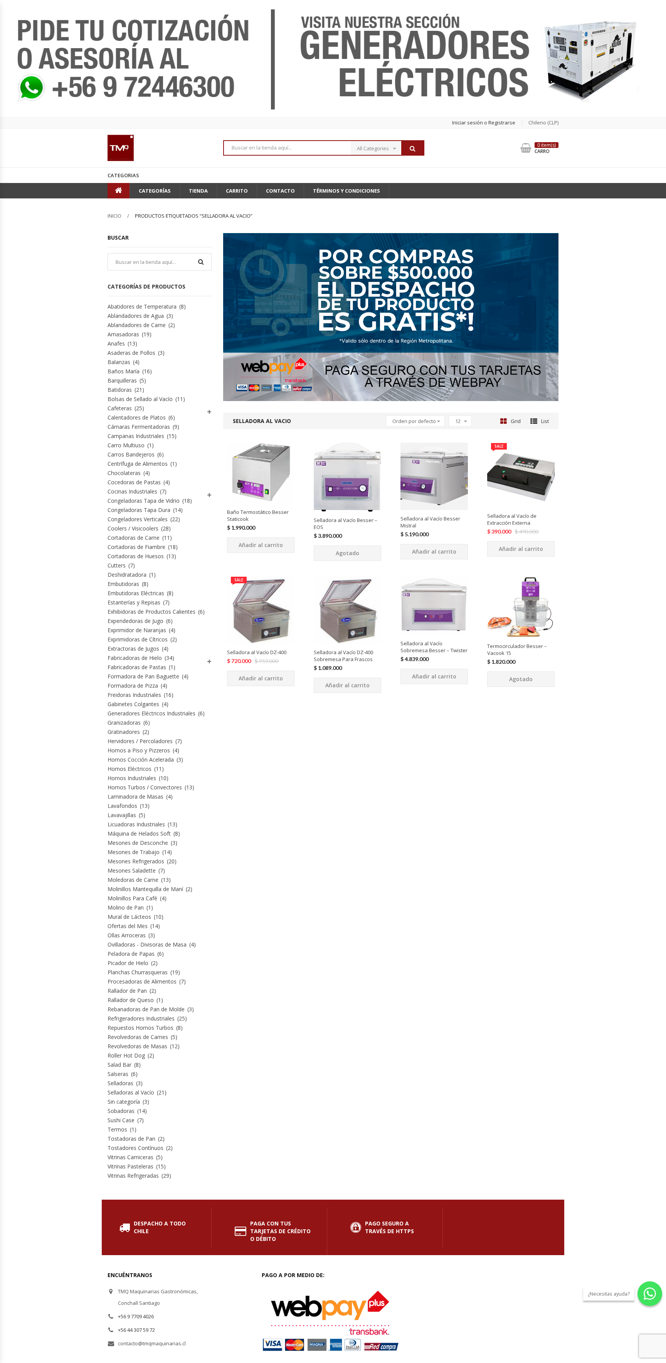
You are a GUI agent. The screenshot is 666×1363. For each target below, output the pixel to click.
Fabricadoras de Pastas (137, 667)
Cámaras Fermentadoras (139, 426)
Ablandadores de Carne (137, 325)
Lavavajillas (122, 815)
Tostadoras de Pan (131, 1138)
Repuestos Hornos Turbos (140, 1027)
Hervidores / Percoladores (140, 741)
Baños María (124, 371)
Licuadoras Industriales (136, 824)
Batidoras (120, 389)
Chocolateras (124, 473)
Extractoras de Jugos (133, 648)
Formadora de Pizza (133, 685)
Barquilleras (122, 380)
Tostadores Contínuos (135, 1148)
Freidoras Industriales (134, 694)
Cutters (117, 565)
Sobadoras (121, 1111)
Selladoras (120, 1083)
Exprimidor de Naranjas (137, 630)
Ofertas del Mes (128, 926)
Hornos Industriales (132, 778)
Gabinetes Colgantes (133, 704)
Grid (516, 421)
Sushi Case (121, 1120)
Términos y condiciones (346, 190)
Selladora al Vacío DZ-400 (256, 652)
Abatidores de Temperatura (142, 306)
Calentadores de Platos (137, 417)
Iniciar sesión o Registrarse (483, 122)
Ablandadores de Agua (136, 315)
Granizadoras (124, 722)
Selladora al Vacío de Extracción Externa (511, 519)
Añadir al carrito (261, 545)
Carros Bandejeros (131, 454)
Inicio (114, 215)
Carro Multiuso (126, 445)
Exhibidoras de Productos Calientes (151, 611)
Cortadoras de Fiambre (136, 547)
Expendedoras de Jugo (135, 620)
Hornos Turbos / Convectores (145, 787)
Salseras (118, 1074)
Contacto (280, 190)
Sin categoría (124, 1101)
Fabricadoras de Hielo (135, 657)
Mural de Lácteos (129, 916)
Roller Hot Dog (126, 1055)
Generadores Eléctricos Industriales (151, 713)
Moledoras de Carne (133, 879)
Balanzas (119, 362)
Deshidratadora (127, 574)
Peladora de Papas (131, 953)
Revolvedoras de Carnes (138, 1037)
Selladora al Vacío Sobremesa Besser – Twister (434, 647)
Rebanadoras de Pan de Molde (146, 1009)
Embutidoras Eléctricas (136, 593)
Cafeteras (120, 408)
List (545, 421)
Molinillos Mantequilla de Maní (145, 889)
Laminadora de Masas (135, 796)
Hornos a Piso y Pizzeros (139, 750)
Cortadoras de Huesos (136, 556)
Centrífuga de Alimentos (138, 463)
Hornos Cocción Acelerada (141, 759)
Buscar (412, 148)
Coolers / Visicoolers (133, 528)
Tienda (198, 190)
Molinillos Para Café (132, 898)
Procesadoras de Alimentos (142, 981)
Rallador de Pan (127, 990)
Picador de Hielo (128, 963)
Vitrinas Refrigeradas (133, 1175)
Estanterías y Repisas (134, 602)
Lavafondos (122, 805)
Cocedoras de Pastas (134, 482)
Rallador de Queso (131, 1000)
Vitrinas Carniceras (130, 1157)
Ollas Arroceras (127, 935)
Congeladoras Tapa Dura (139, 510)
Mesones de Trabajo (134, 852)
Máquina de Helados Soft (139, 833)
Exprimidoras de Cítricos (138, 639)
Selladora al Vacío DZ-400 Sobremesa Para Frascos (343, 656)
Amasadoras (123, 334)
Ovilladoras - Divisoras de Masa (147, 944)
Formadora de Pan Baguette (143, 676)
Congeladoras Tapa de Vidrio (144, 500)
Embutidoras (123, 584)
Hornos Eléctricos (129, 768)
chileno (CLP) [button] (543, 122)
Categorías (155, 190)
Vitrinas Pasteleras (130, 1166)
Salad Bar (119, 1064)
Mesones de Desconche (138, 842)
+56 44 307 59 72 (136, 1329)
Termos (117, 1129)
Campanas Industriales (136, 436)
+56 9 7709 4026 (136, 1316)
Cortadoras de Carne (134, 537)
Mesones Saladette (132, 870)
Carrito (237, 190)
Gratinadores (124, 731)
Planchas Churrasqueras (138, 972)
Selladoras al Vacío (131, 1092)
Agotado (347, 553)
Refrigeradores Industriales (141, 1018)
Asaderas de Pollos (131, 352)
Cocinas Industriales (132, 491)
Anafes (116, 343)
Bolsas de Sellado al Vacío (140, 399)
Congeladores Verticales (138, 519)
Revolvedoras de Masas (137, 1046)
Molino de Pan (126, 907)
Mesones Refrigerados (136, 861)
